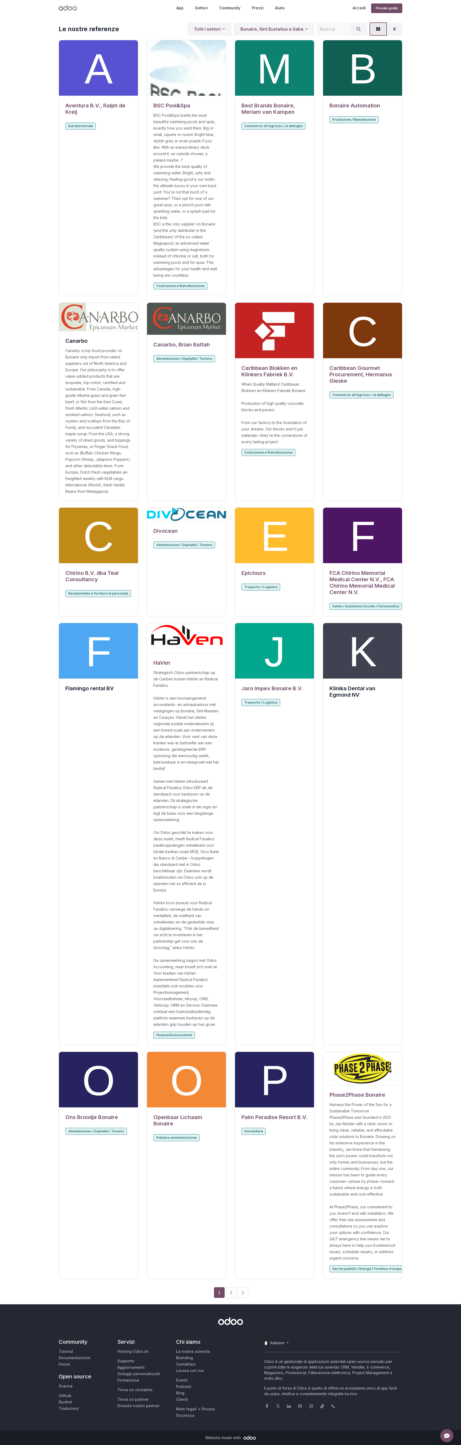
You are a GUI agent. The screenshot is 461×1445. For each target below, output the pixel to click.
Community (229, 8)
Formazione (128, 1380)
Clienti (182, 1399)
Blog (180, 1393)
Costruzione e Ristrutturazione (180, 286)
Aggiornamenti (131, 1367)
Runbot (65, 1402)
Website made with (223, 1437)
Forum (64, 1364)
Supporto (125, 1361)
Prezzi (258, 8)
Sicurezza (185, 1415)
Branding (184, 1357)
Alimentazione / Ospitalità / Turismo (184, 359)
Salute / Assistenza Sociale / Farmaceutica (365, 606)
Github (65, 1395)
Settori (201, 8)
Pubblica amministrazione (176, 1138)
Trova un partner (133, 1399)
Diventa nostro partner (138, 1405)
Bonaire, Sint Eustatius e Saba (271, 29)
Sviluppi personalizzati (138, 1373)
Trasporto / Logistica (260, 587)
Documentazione (74, 1357)
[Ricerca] (358, 29)
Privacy (208, 1409)
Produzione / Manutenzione (354, 120)
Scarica (66, 1386)
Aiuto (280, 8)
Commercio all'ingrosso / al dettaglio (273, 126)
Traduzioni (69, 1408)
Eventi (182, 1380)
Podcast (183, 1386)
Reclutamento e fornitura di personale (98, 593)
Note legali (186, 1409)
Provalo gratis (387, 8)
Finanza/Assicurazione (174, 1035)
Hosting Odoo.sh (133, 1351)
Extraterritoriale (80, 126)
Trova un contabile (135, 1389)
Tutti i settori (207, 29)
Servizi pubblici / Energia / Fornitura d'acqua (367, 1269)
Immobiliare (253, 1131)
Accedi (359, 8)
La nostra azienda (193, 1351)
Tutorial (66, 1351)
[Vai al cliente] (98, 68)
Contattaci (186, 1364)
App (180, 8)
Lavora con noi (190, 1370)
